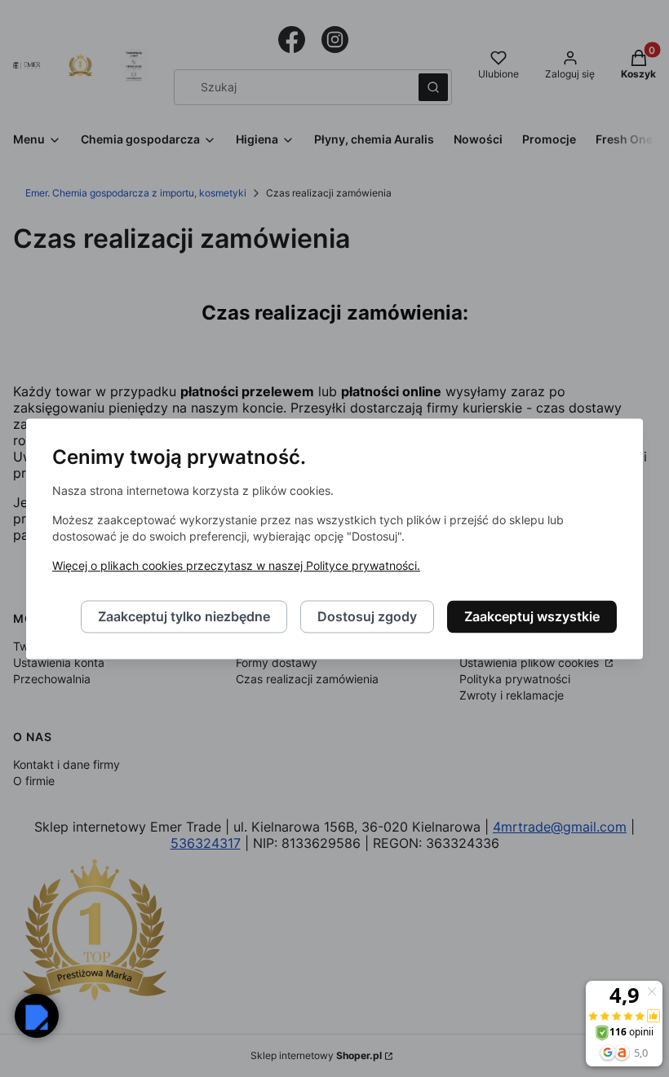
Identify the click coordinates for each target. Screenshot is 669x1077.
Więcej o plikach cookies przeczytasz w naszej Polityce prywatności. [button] (236, 565)
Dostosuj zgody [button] (367, 616)
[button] (36, 1015)
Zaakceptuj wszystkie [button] (532, 616)
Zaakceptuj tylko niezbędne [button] (184, 616)
